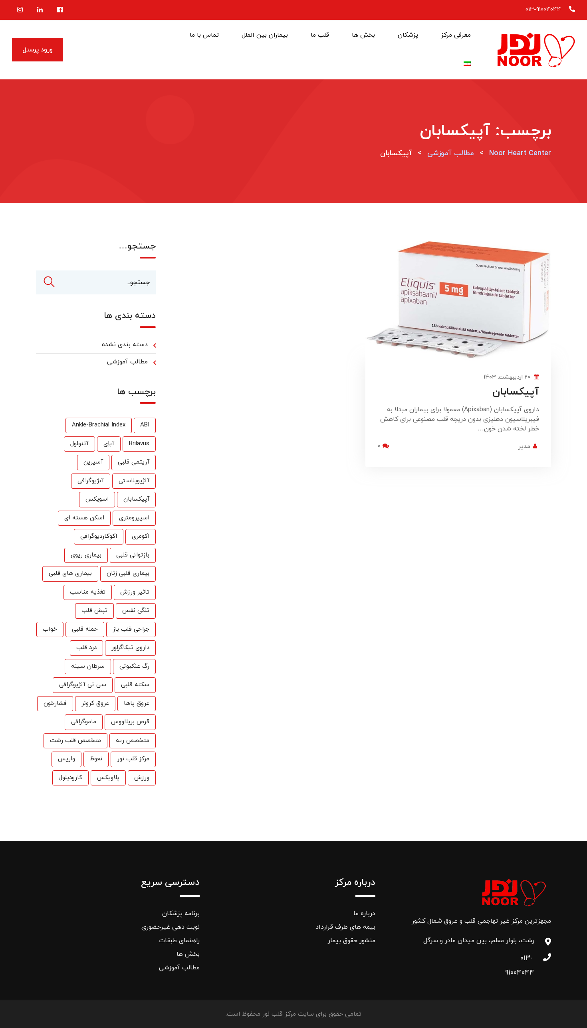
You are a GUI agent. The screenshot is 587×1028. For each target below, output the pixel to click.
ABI (144, 425)
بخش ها (363, 35)
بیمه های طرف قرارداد (345, 927)
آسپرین (93, 462)
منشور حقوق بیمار (351, 940)
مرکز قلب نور (133, 759)
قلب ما (320, 35)
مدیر (524, 446)
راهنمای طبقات (179, 940)
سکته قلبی (135, 685)
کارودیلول (70, 777)
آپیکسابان (515, 392)
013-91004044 (543, 10)
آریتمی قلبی (133, 462)
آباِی (108, 444)
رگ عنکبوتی (134, 666)
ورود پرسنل (37, 49)
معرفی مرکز (456, 35)
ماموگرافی (83, 722)
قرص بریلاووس (130, 722)
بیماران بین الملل (265, 35)
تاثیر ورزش (134, 592)
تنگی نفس (135, 610)
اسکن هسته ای (84, 518)
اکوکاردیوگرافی (98, 536)
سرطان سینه (88, 666)
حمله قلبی (85, 629)
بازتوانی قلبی (132, 555)
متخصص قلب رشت (75, 740)
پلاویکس (108, 777)
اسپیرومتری (134, 518)
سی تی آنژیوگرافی (82, 685)
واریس (66, 759)
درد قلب (86, 647)
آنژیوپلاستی (134, 481)
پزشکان (408, 35)
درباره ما (364, 913)
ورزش (141, 777)
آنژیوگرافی (90, 481)
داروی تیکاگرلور (130, 647)
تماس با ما (204, 35)
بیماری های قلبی (70, 573)
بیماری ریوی (86, 555)
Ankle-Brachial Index (98, 425)
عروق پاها (136, 703)
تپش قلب (94, 610)
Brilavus (139, 444)
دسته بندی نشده (125, 344)
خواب (50, 629)
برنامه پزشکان (181, 913)
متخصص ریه (132, 740)
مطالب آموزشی (127, 361)
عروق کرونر (95, 703)
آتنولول (79, 444)
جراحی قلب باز (131, 629)
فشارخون (55, 703)
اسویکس (97, 499)
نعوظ (96, 759)
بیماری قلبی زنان (128, 573)
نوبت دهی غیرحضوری (170, 927)
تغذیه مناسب (87, 592)
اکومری (140, 536)
